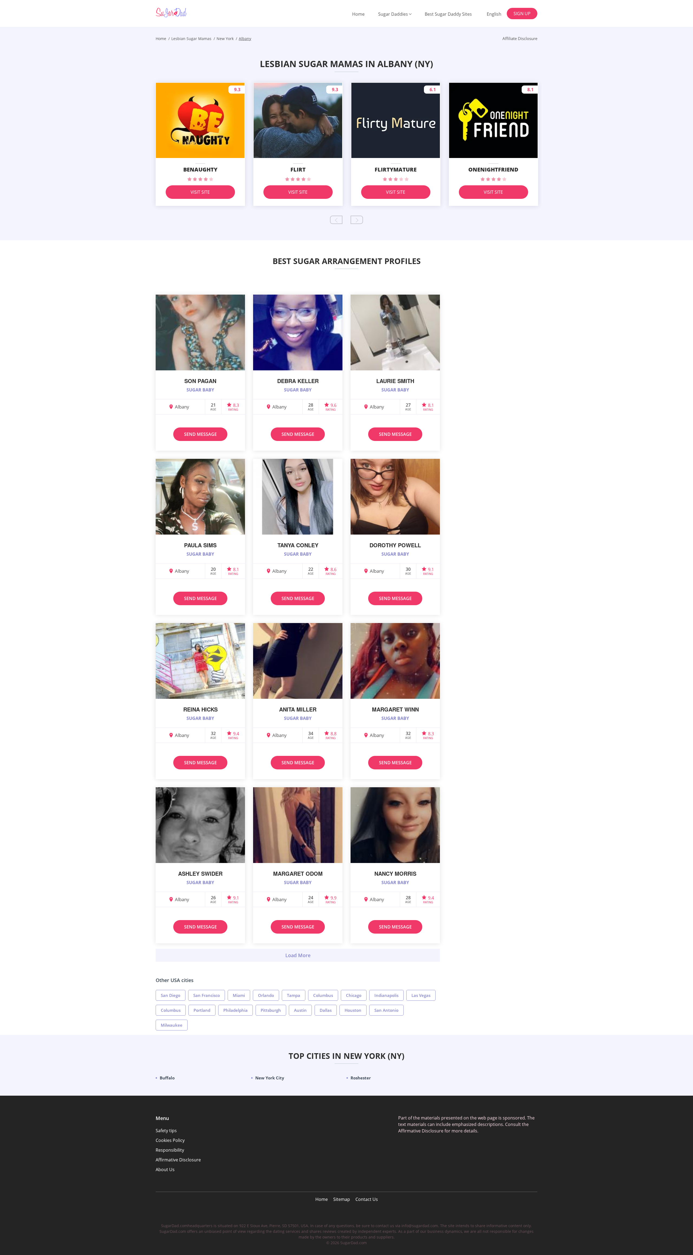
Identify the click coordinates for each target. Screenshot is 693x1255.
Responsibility (170, 1150)
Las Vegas (420, 995)
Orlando (266, 995)
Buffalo (167, 1078)
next (357, 220)
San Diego (170, 995)
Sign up (522, 14)
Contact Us (366, 1199)
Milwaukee (171, 1025)
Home (358, 14)
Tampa (293, 995)
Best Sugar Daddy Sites (448, 14)
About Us (165, 1169)
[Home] (183, 12)
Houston (353, 1010)
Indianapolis (386, 995)
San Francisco (206, 995)
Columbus (323, 995)
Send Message (200, 434)
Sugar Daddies (393, 14)
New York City (269, 1078)
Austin (300, 1010)
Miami (239, 995)
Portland (202, 1010)
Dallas (326, 1010)
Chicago (353, 995)
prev (336, 220)
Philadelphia (235, 1010)
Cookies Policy (170, 1140)
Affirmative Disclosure (178, 1160)
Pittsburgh (271, 1010)
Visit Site (200, 192)
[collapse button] (298, 955)
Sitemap (341, 1199)
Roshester (361, 1078)
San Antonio (386, 1010)
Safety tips (166, 1131)
